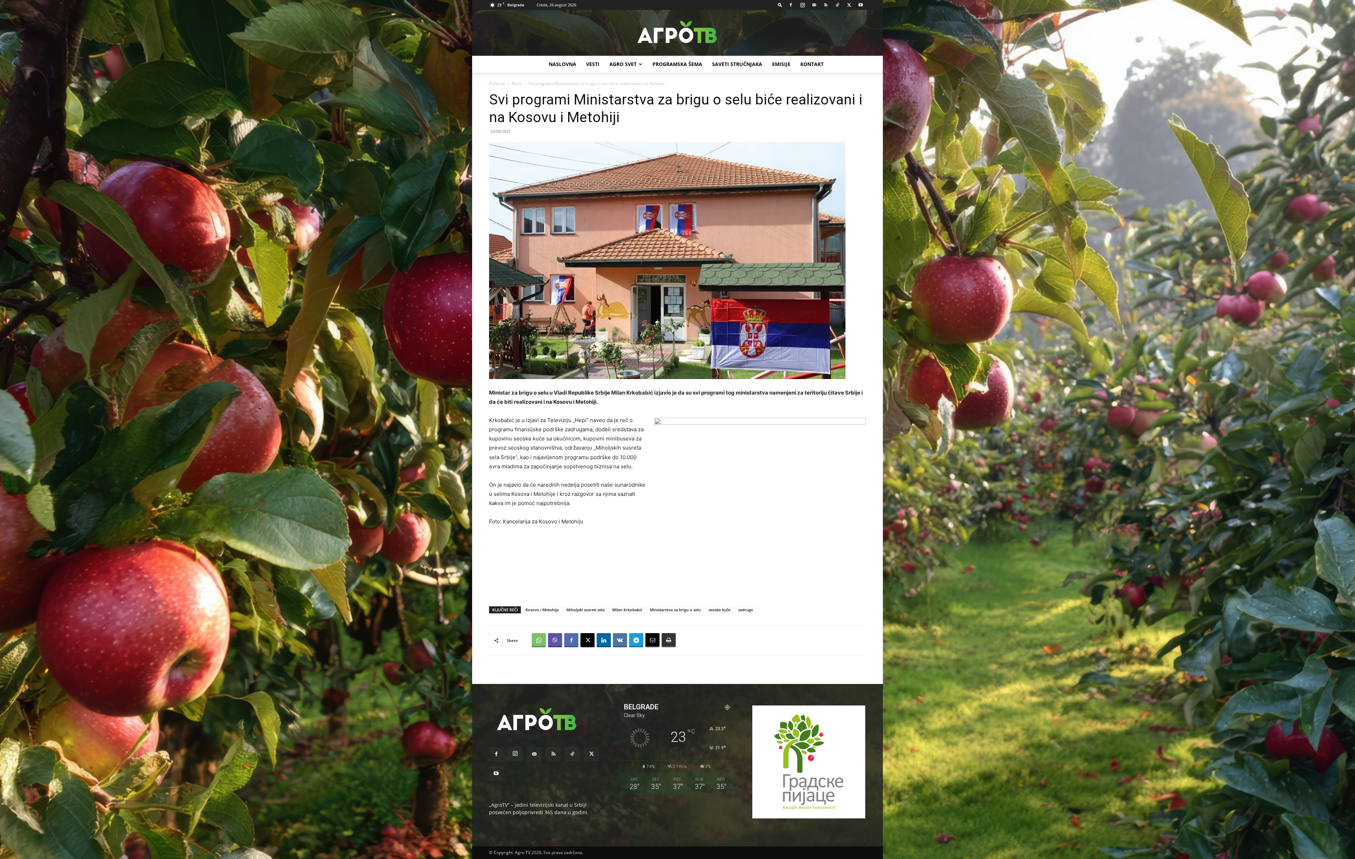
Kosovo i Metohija (542, 609)
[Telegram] (636, 640)
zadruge (745, 609)
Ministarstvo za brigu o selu (675, 609)
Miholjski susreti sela (585, 609)
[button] (780, 4)
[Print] (669, 640)
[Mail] (814, 5)
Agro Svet (623, 64)
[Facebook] (790, 5)
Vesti (593, 64)
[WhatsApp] (539, 640)
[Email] (652, 640)
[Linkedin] (604, 640)
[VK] (620, 640)
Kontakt (812, 64)
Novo (517, 83)
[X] (849, 5)
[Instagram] (802, 5)
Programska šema (677, 64)
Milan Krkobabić (627, 609)
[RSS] (825, 5)
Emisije (781, 64)
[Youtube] (860, 5)
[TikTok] (837, 5)
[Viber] (555, 640)
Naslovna (562, 64)
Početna (497, 83)
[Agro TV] (677, 33)
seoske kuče (719, 609)
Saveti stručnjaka (737, 64)
